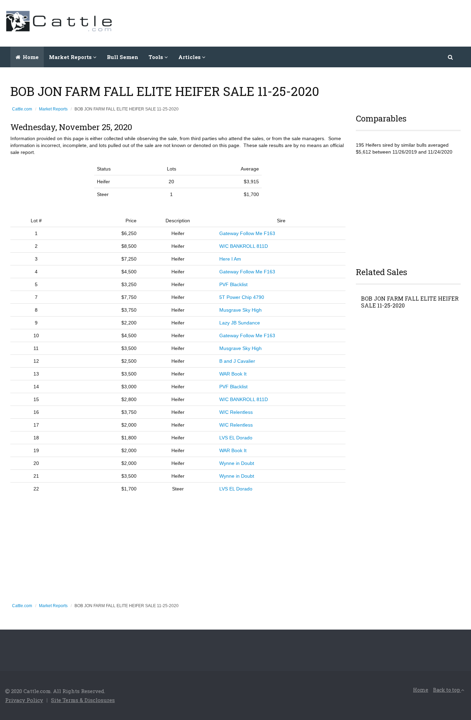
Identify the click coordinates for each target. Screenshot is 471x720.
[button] (451, 57)
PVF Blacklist (233, 284)
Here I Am (230, 259)
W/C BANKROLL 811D (243, 246)
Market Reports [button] (71, 56)
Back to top (447, 690)
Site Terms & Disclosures (83, 700)
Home (30, 56)
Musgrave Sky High (240, 310)
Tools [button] (156, 56)
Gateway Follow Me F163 (247, 233)
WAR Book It (233, 374)
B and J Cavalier (237, 361)
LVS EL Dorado (235, 437)
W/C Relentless (236, 412)
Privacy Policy (24, 700)
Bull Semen (122, 56)
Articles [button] (190, 56)
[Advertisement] (340, 22)
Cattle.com (22, 109)
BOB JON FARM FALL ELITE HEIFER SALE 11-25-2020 (410, 302)
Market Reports (53, 109)
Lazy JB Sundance (239, 322)
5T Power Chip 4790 (241, 297)
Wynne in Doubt (236, 463)
